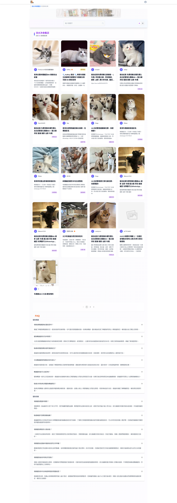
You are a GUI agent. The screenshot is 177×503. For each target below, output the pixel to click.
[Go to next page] (93, 306)
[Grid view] (139, 23)
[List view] (142, 23)
